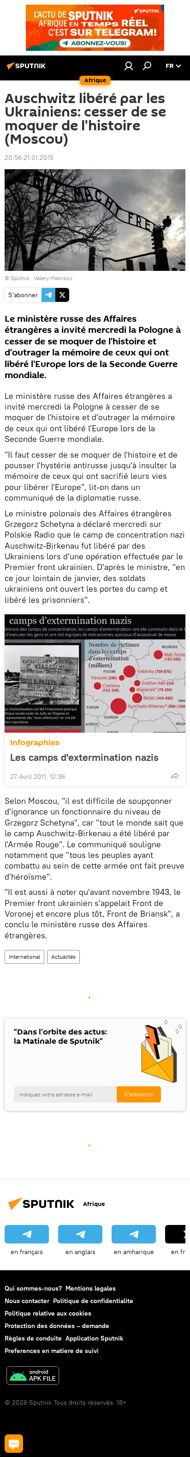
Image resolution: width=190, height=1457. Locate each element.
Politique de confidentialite (93, 1301)
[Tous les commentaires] (14, 1443)
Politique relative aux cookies (48, 1313)
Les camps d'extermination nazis (84, 757)
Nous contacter (27, 1301)
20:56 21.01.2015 (29, 157)
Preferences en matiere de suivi (52, 1351)
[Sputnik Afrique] (28, 69)
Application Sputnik (94, 1338)
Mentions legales (90, 1288)
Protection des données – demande (57, 1326)
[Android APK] (32, 1376)
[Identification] (128, 65)
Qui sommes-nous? (33, 1288)
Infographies (34, 742)
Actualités (63, 956)
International (24, 956)
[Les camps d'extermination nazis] (95, 673)
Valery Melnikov (53, 278)
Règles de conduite (33, 1338)
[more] (175, 775)
